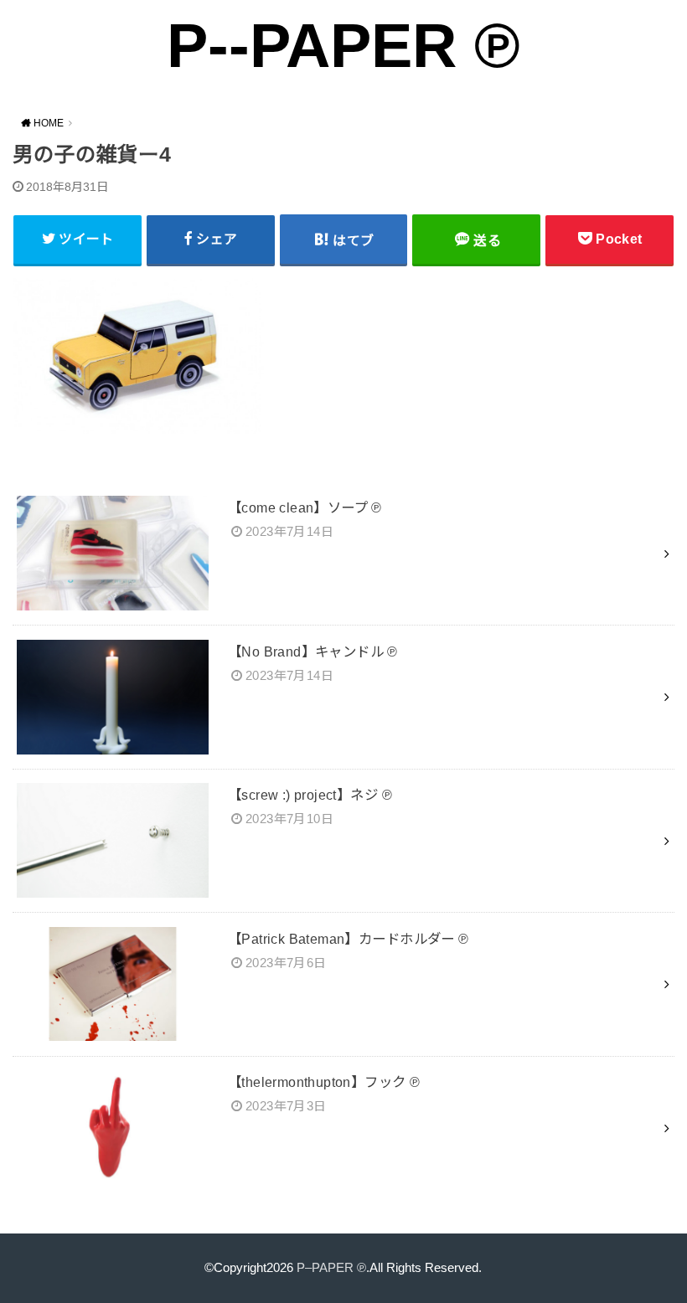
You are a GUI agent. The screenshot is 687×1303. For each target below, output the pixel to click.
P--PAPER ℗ (343, 45)
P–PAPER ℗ (331, 1268)
